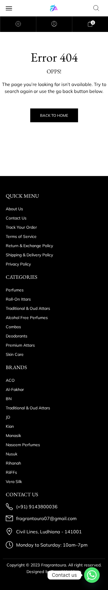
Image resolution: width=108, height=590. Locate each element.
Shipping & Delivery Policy (29, 254)
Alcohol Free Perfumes (27, 317)
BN (9, 398)
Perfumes (15, 290)
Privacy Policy (18, 264)
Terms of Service (21, 236)
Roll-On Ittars (18, 299)
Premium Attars (20, 345)
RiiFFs (11, 472)
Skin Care (15, 354)
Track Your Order (21, 227)
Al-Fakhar (15, 389)
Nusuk (11, 454)
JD (8, 417)
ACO (10, 380)
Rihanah (13, 463)
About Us (14, 208)
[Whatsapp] (92, 575)
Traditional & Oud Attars (28, 308)
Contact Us (16, 218)
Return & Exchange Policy (29, 245)
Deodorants (16, 336)
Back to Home (54, 115)
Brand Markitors (66, 571)
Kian (10, 426)
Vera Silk (14, 481)
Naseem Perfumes (23, 444)
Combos (13, 326)
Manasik (13, 435)
